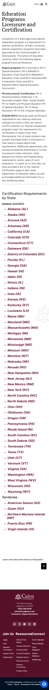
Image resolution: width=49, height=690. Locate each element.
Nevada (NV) (17, 367)
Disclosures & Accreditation (31, 684)
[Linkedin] (34, 624)
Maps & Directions (30, 614)
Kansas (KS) (17, 299)
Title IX (16, 684)
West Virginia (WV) (22, 480)
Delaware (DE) (18, 248)
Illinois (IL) (15, 282)
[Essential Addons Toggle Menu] (43, 566)
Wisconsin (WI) (19, 486)
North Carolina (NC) (22, 395)
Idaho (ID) (15, 277)
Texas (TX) (16, 452)
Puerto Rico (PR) (20, 523)
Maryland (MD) (19, 322)
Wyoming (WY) (19, 492)
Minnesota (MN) (19, 339)
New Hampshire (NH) (23, 373)
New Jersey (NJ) (20, 378)
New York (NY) (18, 390)
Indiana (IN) (16, 288)
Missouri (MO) (18, 350)
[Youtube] (25, 624)
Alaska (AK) (16, 215)
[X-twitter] (29, 624)
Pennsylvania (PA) (21, 424)
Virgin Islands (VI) (21, 529)
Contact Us (16, 614)
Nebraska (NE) (18, 361)
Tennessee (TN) (19, 446)
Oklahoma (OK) (19, 412)
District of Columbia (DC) (26, 254)
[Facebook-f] (19, 624)
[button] (42, 4)
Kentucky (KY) (18, 305)
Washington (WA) (21, 474)
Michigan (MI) (18, 333)
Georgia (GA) (17, 265)
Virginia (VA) (17, 469)
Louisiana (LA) (18, 311)
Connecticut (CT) (20, 243)
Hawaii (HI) (16, 271)
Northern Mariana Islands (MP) (26, 516)
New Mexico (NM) (21, 384)
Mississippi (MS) (20, 345)
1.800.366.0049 (24, 609)
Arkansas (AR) (18, 226)
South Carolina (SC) (22, 435)
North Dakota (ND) (21, 401)
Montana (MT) (18, 356)
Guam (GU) (16, 508)
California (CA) (19, 231)
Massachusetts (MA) (23, 327)
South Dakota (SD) (21, 441)
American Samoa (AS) (24, 503)
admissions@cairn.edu (25, 611)
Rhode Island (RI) (20, 429)
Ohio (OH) (15, 407)
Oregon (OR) (17, 418)
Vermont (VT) (18, 463)
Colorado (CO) (18, 237)
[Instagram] (14, 624)
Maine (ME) (16, 316)
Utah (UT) (15, 458)
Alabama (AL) (18, 209)
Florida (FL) (16, 260)
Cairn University (16, 682)
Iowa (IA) (14, 294)
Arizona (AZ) (17, 220)
